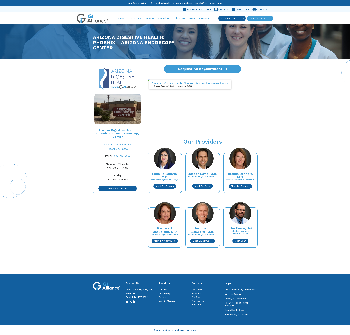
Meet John (240, 241)
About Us (180, 18)
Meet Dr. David (202, 186)
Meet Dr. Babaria (165, 186)
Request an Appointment (199, 9)
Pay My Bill (223, 9)
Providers (136, 18)
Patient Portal (243, 9)
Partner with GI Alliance (260, 18)
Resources (205, 18)
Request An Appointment (200, 69)
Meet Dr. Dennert (240, 186)
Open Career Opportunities (232, 18)
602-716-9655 (117, 155)
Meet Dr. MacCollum (165, 241)
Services (149, 18)
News (192, 18)
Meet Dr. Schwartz (203, 241)
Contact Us (261, 9)
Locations (121, 18)
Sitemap (191, 330)
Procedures (164, 18)
